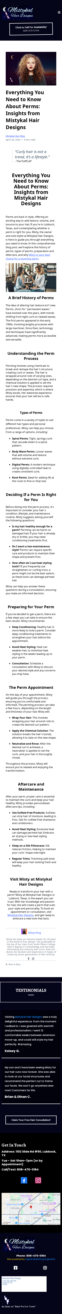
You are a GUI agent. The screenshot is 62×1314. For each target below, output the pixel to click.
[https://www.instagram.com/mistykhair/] (45, 1267)
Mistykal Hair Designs (20, 915)
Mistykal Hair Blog (15, 136)
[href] (31, 1209)
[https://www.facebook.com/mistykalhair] (16, 1267)
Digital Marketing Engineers (40, 1259)
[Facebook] (28, 958)
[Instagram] (33, 958)
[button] (59, 12)
